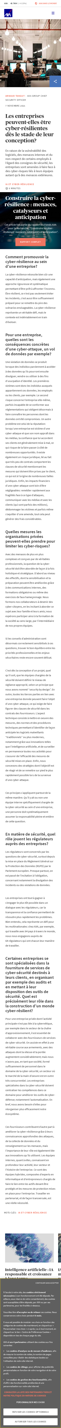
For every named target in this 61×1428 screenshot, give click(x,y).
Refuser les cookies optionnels (30, 1412)
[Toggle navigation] (53, 13)
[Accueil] (8, 13)
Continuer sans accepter (47, 1283)
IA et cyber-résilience (19, 184)
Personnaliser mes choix (30, 1402)
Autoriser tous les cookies (30, 1421)
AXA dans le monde (48, 3)
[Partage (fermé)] (55, 81)
